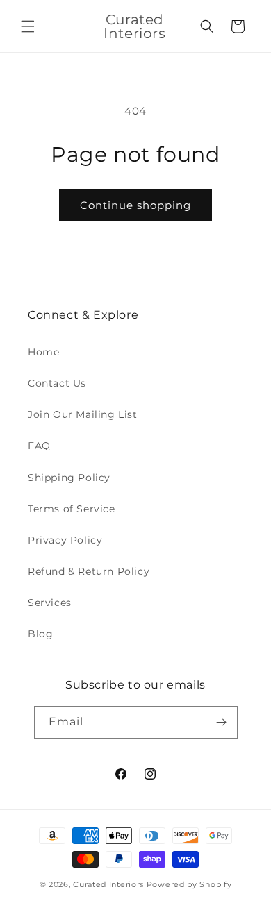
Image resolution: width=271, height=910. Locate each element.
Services (50, 602)
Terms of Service (71, 509)
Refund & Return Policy (88, 571)
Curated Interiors (110, 884)
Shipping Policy (69, 477)
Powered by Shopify (189, 884)
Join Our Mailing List (83, 414)
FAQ (39, 445)
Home (43, 352)
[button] (28, 26)
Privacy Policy (65, 540)
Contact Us (57, 383)
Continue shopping (135, 205)
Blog (40, 633)
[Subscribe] (221, 722)
